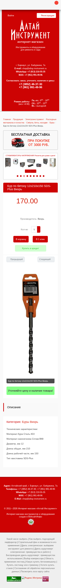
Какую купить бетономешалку (41, 562)
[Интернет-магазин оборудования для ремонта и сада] (30, 32)
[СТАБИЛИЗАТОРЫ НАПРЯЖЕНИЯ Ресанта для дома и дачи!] (30, 161)
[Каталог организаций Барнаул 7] (14, 577)
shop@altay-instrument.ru (34, 68)
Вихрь (41, 219)
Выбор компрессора (34, 558)
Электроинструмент (34, 119)
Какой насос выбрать (17, 539)
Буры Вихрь (30, 422)
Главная (7, 119)
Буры (52, 123)
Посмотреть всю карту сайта (35, 571)
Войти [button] (11, 15)
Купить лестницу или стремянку (23, 565)
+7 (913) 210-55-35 (36, 71)
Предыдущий (16, 259)
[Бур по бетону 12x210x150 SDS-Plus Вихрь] (30, 323)
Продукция (18, 119)
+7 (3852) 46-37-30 (30, 84)
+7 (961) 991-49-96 (30, 87)
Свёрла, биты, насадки (36, 123)
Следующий (45, 259)
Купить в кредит (30, 248)
